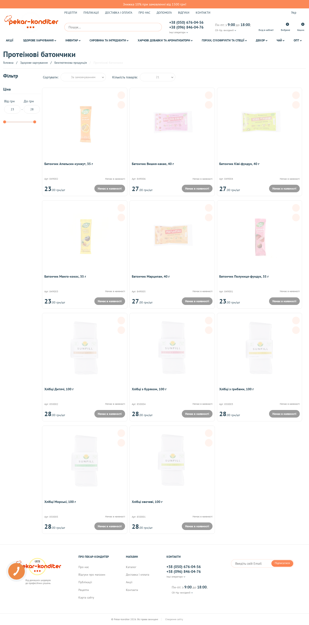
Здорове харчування (38, 40)
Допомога (164, 13)
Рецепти (70, 13)
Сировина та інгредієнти (108, 40)
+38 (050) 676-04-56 (186, 22)
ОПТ (296, 40)
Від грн (9, 101)
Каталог (131, 567)
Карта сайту (86, 597)
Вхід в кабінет (266, 30)
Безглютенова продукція (70, 63)
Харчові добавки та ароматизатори (164, 40)
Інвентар (71, 40)
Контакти (203, 13)
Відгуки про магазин (91, 574)
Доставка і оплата (118, 13)
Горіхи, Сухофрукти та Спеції (223, 40)
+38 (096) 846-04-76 (186, 27)
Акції (9, 40)
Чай (279, 40)
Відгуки (183, 13)
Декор (260, 40)
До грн (29, 101)
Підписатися (282, 563)
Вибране (285, 27)
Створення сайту (174, 619)
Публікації (91, 13)
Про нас (144, 13)
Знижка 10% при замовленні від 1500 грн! (154, 4)
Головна (8, 63)
